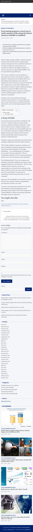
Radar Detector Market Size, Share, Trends (12, 307)
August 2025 (4, 339)
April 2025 (4, 347)
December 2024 (5, 355)
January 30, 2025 (5, 38)
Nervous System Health (7, 28)
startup (3, 205)
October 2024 (4, 359)
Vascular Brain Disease (7, 391)
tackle (6, 205)
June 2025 (3, 343)
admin (11, 38)
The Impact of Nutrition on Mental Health (15, 7)
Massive (17, 204)
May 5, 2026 (3, 520)
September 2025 (5, 337)
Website (3, 266)
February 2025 (5, 351)
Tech (9, 205)
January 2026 (4, 328)
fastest (5, 204)
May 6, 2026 (3, 491)
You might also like (9, 114)
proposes (25, 204)
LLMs (9, 204)
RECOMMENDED (6, 406)
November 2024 (5, 357)
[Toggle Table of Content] (16, 110)
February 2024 (5, 375)
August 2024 (4, 363)
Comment (4, 232)
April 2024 (4, 371)
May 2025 (3, 345)
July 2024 (3, 365)
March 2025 (4, 349)
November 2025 (5, 333)
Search (3, 286)
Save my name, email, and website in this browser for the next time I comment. (16, 275)
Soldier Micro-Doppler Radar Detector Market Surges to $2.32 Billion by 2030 (15, 431)
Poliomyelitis (7, 211)
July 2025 (3, 341)
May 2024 (3, 369)
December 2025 (5, 330)
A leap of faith (6, 112)
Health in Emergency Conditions (10, 385)
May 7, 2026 (3, 463)
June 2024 (3, 367)
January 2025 (4, 353)
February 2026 (5, 326)
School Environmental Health (9, 389)
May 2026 (3, 324)
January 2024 (4, 377)
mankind (12, 204)
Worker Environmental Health (9, 393)
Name (3, 252)
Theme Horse (11, 529)
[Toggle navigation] (3, 15)
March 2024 (4, 373)
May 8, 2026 (3, 434)
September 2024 (5, 361)
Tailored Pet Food (6, 401)
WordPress (27, 529)
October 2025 (4, 335)
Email (3, 259)
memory (21, 204)
